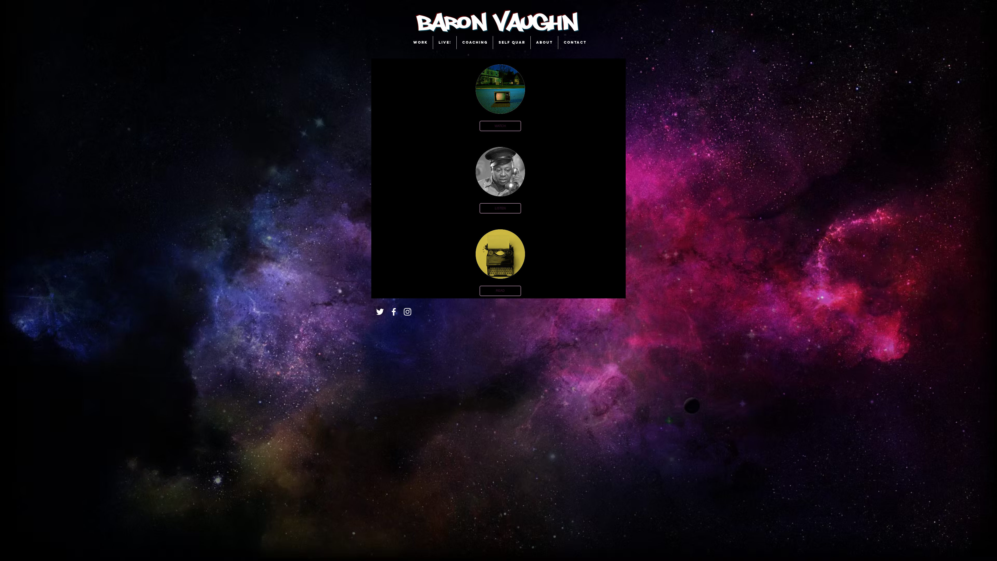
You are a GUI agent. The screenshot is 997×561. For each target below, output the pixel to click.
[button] (500, 126)
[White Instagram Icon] (407, 312)
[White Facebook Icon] (394, 312)
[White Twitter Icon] (380, 312)
